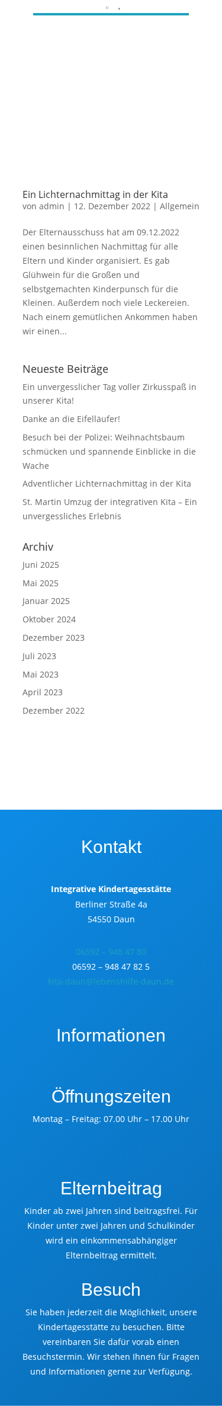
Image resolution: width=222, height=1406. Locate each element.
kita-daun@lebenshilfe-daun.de (111, 981)
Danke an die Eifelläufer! (71, 418)
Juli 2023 (39, 656)
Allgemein (180, 206)
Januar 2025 (46, 600)
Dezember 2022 (53, 710)
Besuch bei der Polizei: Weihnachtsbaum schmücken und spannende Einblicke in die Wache (109, 451)
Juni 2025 (40, 564)
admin (52, 206)
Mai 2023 (40, 674)
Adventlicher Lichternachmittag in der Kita (106, 483)
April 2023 (42, 692)
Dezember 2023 (53, 637)
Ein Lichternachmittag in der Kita (95, 194)
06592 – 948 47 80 (111, 951)
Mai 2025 (40, 583)
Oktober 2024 (49, 619)
